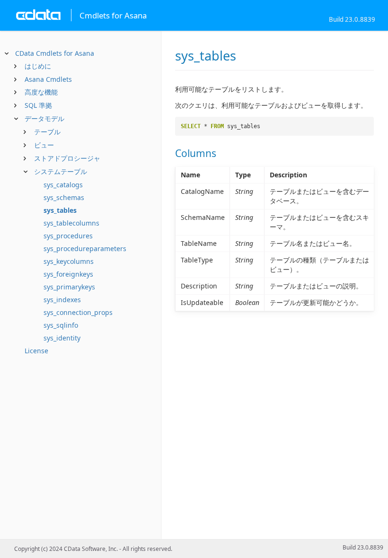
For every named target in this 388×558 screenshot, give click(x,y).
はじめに (38, 65)
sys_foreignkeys (68, 274)
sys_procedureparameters (85, 248)
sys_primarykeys (69, 286)
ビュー (44, 144)
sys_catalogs (63, 184)
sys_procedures (68, 235)
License (36, 350)
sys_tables (60, 210)
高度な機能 (41, 91)
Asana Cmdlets (48, 79)
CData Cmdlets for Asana (54, 53)
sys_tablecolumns (71, 222)
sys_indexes (62, 299)
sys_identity (62, 337)
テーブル (47, 131)
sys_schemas (64, 197)
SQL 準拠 (38, 105)
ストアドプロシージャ (67, 158)
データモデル (44, 118)
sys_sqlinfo (61, 325)
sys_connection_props (78, 312)
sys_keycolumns (69, 261)
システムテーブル (60, 171)
